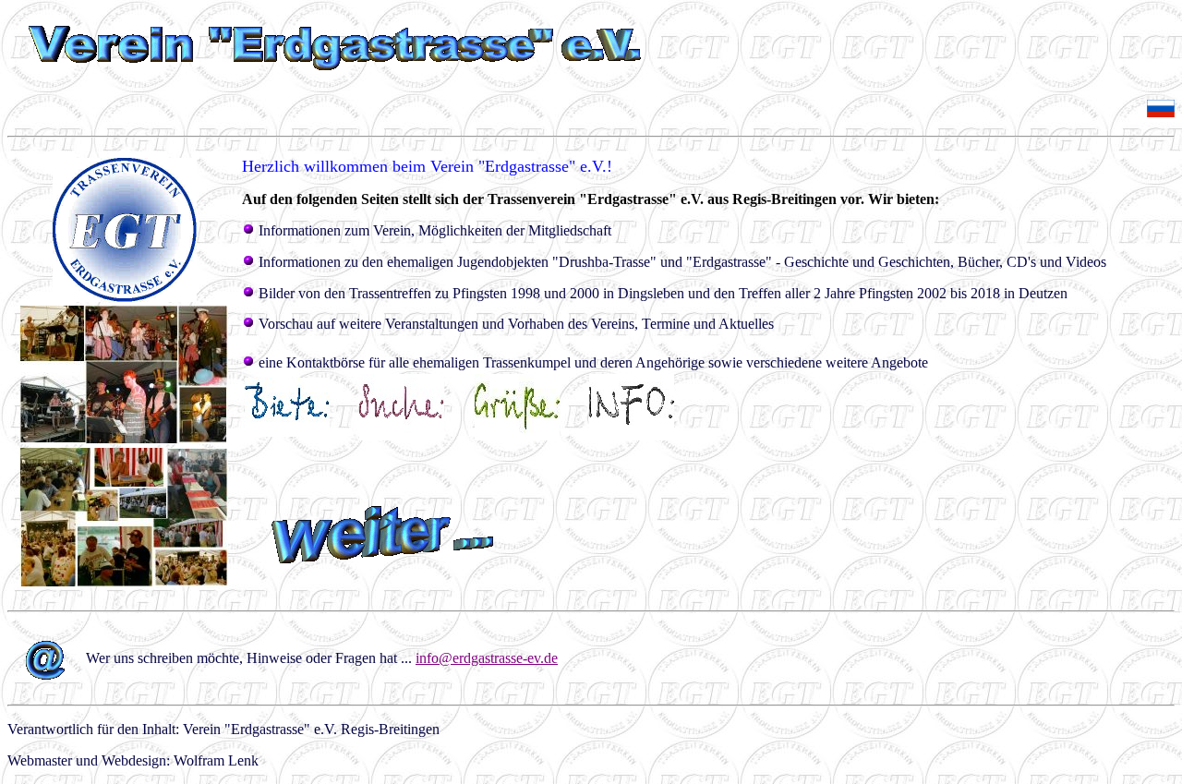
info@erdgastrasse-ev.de (487, 658)
